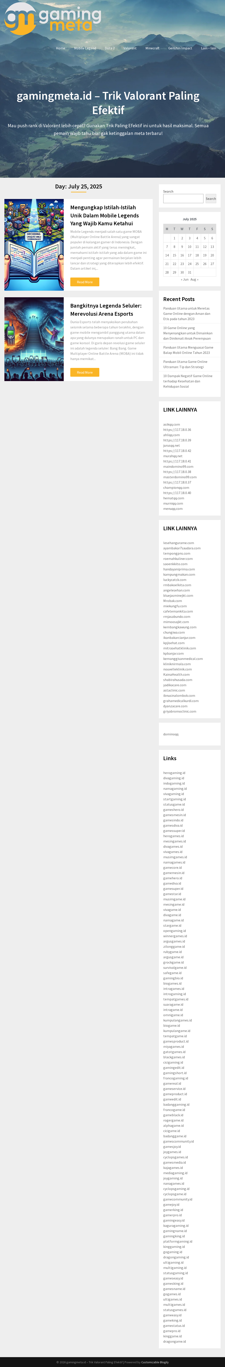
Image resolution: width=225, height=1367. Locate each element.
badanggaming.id (176, 1104)
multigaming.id (175, 1267)
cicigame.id (171, 1131)
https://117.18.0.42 (177, 450)
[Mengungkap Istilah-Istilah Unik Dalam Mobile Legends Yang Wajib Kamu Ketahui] (34, 245)
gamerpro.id (172, 1215)
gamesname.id (174, 1288)
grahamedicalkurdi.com (181, 701)
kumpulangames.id (177, 1020)
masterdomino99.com (180, 477)
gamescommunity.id (178, 1141)
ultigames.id (172, 1299)
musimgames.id (175, 857)
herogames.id (173, 836)
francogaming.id (175, 1078)
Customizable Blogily (155, 1362)
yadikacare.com (174, 685)
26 (205, 264)
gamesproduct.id (176, 1041)
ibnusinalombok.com (179, 695)
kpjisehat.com (174, 643)
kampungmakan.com (179, 574)
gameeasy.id (172, 1315)
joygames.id (172, 1152)
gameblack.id (173, 1115)
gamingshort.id (175, 1073)
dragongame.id (174, 1341)
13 (212, 246)
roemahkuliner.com (178, 558)
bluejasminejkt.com (178, 595)
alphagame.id (173, 1125)
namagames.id (174, 862)
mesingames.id (174, 841)
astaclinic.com (174, 690)
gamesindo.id (173, 820)
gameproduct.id (175, 1094)
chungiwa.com (174, 632)
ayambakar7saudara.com (182, 548)
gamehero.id (172, 878)
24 (189, 264)
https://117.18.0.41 (177, 461)
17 (189, 255)
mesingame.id (173, 904)
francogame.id (174, 1109)
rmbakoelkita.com (177, 585)
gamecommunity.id (177, 1199)
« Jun (185, 279)
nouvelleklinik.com (177, 669)
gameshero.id (173, 809)
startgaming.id (174, 799)
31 (189, 272)
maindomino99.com (178, 466)
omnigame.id (173, 1015)
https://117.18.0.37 (177, 482)
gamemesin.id (173, 873)
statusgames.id (174, 1310)
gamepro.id (171, 1331)
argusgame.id (173, 957)
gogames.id (172, 1294)
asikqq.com (171, 424)
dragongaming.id (176, 1257)
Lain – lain (208, 48)
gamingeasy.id (174, 1220)
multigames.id (174, 1304)
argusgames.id (174, 941)
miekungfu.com (175, 606)
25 (197, 264)
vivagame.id (172, 909)
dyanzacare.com (175, 706)
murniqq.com (173, 503)
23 (182, 264)
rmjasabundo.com (176, 616)
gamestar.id (172, 894)
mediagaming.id (175, 1173)
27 (212, 264)
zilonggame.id (174, 946)
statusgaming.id (175, 1273)
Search (168, 191)
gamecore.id (172, 867)
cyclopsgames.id (175, 1157)
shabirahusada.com (177, 679)
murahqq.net (173, 456)
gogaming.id (172, 1252)
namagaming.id (175, 788)
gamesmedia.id (174, 1162)
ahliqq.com (171, 435)
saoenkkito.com (175, 564)
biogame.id (171, 1025)
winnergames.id (175, 936)
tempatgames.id (175, 999)
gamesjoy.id (172, 1146)
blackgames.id (174, 1057)
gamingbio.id (173, 978)
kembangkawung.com (179, 627)
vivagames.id (172, 851)
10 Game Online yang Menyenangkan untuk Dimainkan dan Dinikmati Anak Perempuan (187, 333)
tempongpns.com (176, 553)
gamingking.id (174, 1236)
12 (205, 246)
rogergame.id (173, 1120)
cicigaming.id (173, 1062)
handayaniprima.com (179, 569)
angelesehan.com (176, 590)
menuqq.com (173, 508)
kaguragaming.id (176, 1225)
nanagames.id (173, 1183)
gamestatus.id (174, 1325)
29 (174, 272)
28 (167, 272)
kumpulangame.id (176, 1030)
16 (182, 255)
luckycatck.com (174, 579)
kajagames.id (173, 1167)
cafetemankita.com (178, 611)
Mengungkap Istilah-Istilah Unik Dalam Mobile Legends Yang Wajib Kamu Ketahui (104, 215)
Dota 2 (110, 48)
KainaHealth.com (176, 674)
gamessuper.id (174, 830)
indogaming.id (174, 783)
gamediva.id (172, 883)
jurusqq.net (171, 445)
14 (167, 255)
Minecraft (152, 48)
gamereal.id (172, 1083)
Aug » (194, 279)
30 (182, 272)
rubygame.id (172, 952)
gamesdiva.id (173, 825)
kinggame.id (172, 1336)
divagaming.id (173, 778)
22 (174, 264)
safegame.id (172, 973)
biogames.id (172, 983)
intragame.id (173, 1009)
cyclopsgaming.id (176, 1188)
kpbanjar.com (173, 653)
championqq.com (176, 487)
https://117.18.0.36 (177, 429)
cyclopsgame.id (174, 1194)
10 (189, 246)
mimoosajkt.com (176, 622)
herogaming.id (174, 772)
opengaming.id (174, 930)
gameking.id (172, 1320)
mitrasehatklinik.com (179, 648)
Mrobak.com (172, 600)
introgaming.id (174, 994)
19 (205, 255)
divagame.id (172, 915)
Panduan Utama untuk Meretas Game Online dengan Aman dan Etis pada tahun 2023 (186, 313)
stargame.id (172, 925)
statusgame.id (174, 804)
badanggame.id (174, 1136)
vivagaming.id (173, 794)
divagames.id (173, 846)
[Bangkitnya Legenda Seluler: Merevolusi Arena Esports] (34, 339)
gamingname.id (175, 1231)
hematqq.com (173, 498)
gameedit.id (172, 1099)
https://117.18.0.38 (177, 471)
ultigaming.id (173, 1262)
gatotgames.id (174, 1052)
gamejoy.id (171, 1204)
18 (197, 255)
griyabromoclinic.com (179, 711)
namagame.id (173, 920)
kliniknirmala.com (177, 664)
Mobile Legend (85, 48)
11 (197, 246)
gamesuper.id (173, 888)
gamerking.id (173, 1210)
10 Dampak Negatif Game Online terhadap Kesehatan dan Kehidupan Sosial (187, 381)
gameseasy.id (173, 1278)
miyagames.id (173, 1046)
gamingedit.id (173, 1067)
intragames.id (173, 988)
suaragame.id (173, 1004)
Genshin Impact (180, 48)
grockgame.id (173, 962)
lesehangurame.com (178, 543)
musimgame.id (174, 899)
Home (60, 48)
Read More (85, 282)
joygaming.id (173, 1178)
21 (167, 264)
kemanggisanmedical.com (183, 658)
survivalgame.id (175, 967)
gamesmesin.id (174, 815)
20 (212, 255)
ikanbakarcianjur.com (179, 637)
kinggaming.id (174, 1246)
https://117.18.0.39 (177, 440)
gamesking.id (173, 1283)
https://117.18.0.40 (177, 493)
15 (174, 255)
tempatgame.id (175, 1036)
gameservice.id (174, 1088)
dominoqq (170, 734)
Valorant (130, 48)
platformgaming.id (177, 1241)
